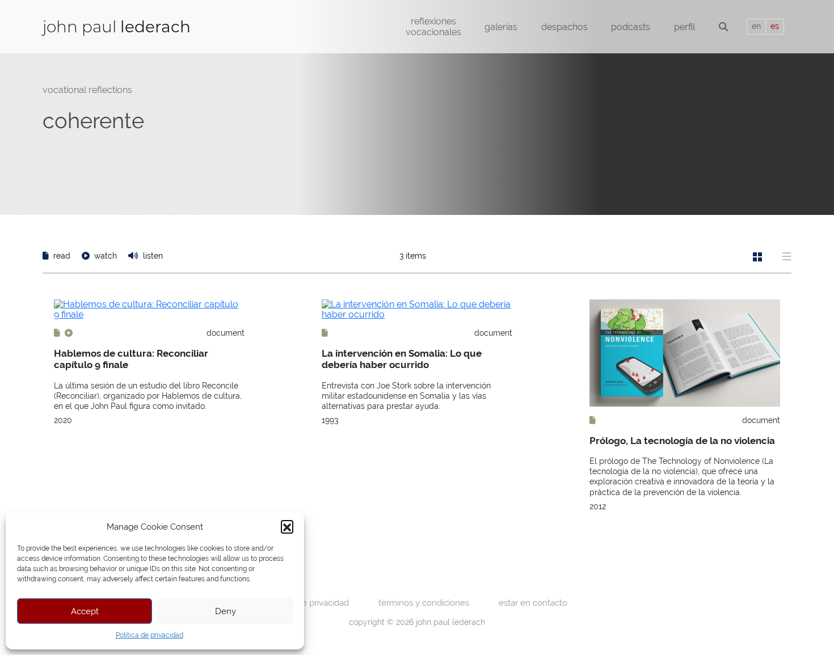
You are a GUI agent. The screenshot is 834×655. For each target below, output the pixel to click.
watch (105, 255)
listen (152, 255)
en (756, 26)
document (226, 332)
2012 (597, 506)
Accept (85, 611)
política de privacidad (308, 602)
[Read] (58, 332)
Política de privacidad (149, 635)
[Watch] (69, 332)
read (62, 255)
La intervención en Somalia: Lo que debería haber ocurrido (402, 359)
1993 (330, 420)
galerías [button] (501, 27)
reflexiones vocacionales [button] (433, 26)
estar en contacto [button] (533, 602)
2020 (63, 420)
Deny (225, 611)
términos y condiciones (423, 602)
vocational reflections (87, 89)
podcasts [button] (630, 27)
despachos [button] (564, 27)
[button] (287, 526)
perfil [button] (684, 27)
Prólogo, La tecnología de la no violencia (682, 440)
